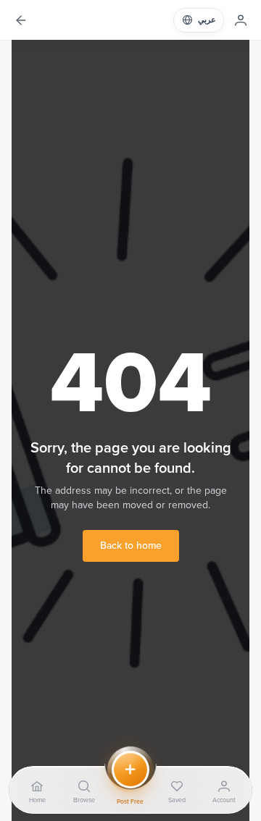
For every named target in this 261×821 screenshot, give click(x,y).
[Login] (240, 20)
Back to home (131, 545)
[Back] (20, 20)
